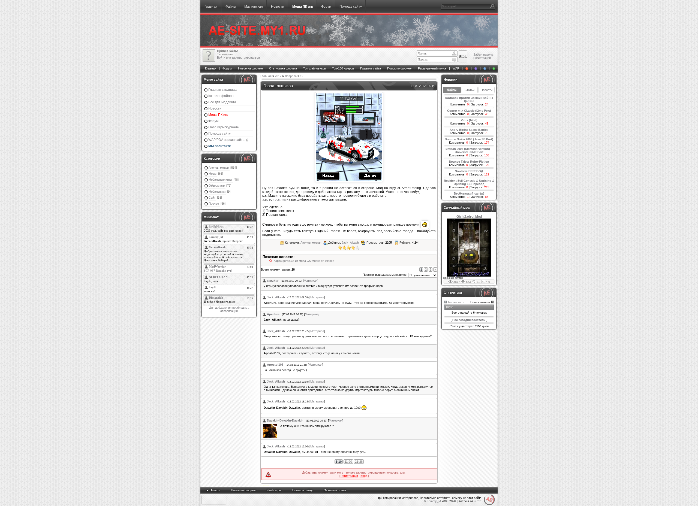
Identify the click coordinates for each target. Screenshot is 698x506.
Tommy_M (434, 501)
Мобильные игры (220, 179)
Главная (210, 6)
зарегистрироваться (246, 57)
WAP (456, 68)
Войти (221, 57)
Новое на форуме (250, 68)
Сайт (212, 197)
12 (301, 76)
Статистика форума (283, 68)
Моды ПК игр (302, 6)
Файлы (230, 6)
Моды (212, 173)
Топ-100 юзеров (343, 68)
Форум (326, 6)
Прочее (214, 203)
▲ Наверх (213, 490)
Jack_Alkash (350, 242)
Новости (277, 6)
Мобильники (217, 191)
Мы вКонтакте (219, 146)
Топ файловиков (314, 68)
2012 (278, 76)
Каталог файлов (220, 96)
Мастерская (253, 6)
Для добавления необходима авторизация (229, 309)
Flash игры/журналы (223, 127)
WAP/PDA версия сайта (226, 140)
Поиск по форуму (399, 68)
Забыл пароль (483, 54)
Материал (310, 280)
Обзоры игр (217, 185)
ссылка (280, 199)
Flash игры (274, 490)
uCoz (477, 501)
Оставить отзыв (335, 490)
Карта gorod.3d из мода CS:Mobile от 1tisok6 (304, 260)
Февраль (291, 76)
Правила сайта (370, 68)
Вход (363, 475)
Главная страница (222, 90)
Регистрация (482, 57)
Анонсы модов (219, 167)
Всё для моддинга (222, 102)
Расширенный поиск (432, 68)
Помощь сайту (350, 6)
